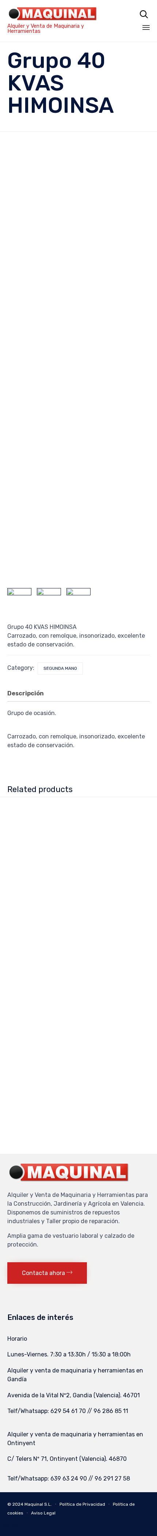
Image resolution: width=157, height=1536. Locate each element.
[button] (47, 1273)
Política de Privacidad (82, 1504)
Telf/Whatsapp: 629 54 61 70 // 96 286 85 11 (67, 1411)
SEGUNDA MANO (60, 668)
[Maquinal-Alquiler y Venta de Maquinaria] (59, 13)
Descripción (25, 693)
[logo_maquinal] (69, 1181)
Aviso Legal (43, 1513)
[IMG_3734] (19, 600)
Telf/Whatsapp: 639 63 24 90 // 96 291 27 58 (68, 1478)
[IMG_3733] (49, 600)
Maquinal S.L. (38, 1504)
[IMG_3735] (78, 600)
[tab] (29, 694)
